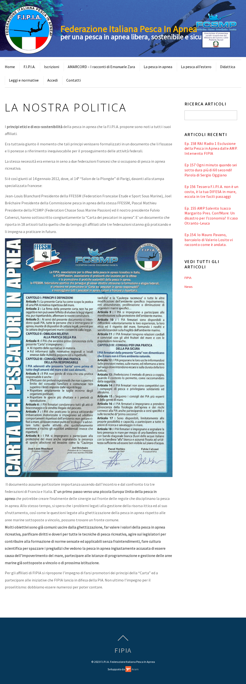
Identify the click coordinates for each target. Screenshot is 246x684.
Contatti (73, 80)
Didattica (227, 66)
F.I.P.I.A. (29, 66)
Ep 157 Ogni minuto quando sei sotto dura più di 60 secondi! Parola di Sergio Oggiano (210, 169)
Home (10, 66)
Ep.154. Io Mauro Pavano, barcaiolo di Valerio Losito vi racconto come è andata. (208, 239)
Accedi (52, 80)
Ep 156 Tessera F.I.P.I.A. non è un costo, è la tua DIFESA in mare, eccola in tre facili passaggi (211, 191)
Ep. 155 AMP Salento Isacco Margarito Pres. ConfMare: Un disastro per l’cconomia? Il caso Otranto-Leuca (211, 216)
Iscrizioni (51, 66)
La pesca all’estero (196, 66)
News (188, 286)
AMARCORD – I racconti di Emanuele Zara (101, 66)
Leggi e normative (24, 80)
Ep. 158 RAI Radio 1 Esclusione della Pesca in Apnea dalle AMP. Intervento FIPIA (211, 148)
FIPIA (187, 278)
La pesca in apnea (158, 66)
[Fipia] (29, 51)
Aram (135, 669)
